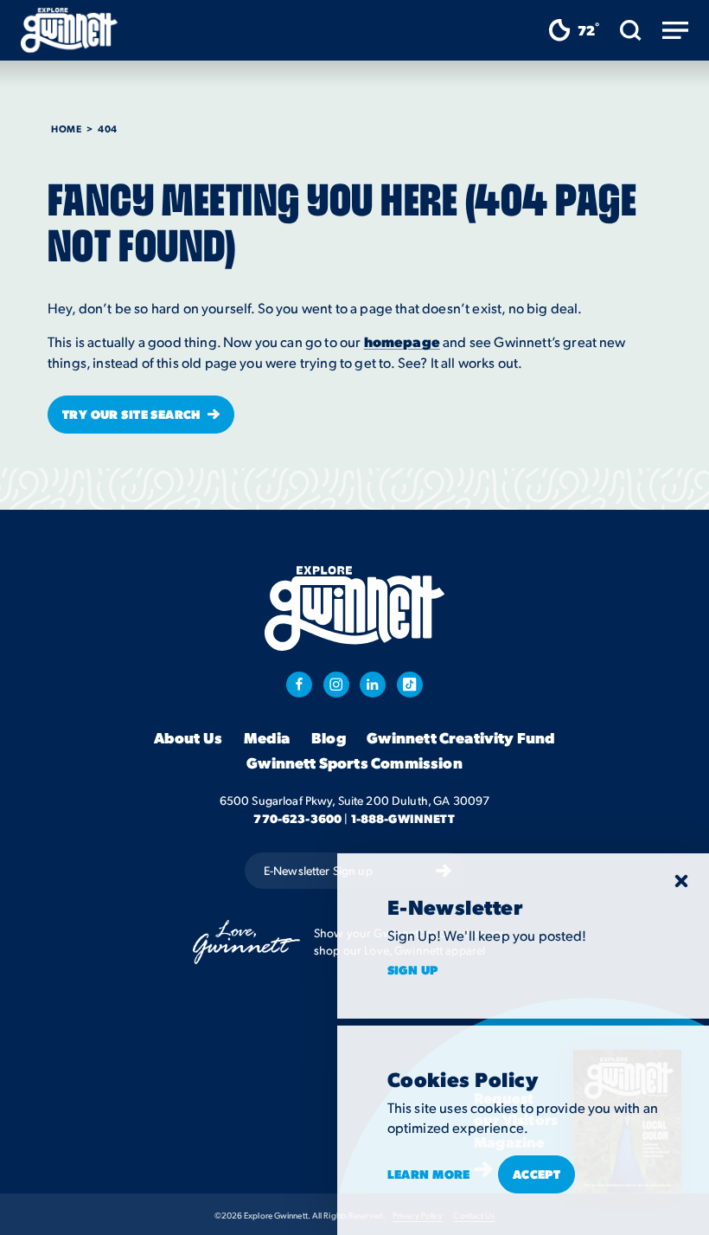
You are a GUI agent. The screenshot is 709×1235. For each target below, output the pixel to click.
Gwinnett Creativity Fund (461, 737)
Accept (537, 1173)
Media (267, 737)
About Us (188, 737)
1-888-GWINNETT (403, 818)
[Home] (69, 30)
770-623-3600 (297, 818)
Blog (328, 737)
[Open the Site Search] (631, 30)
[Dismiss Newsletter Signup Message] (681, 881)
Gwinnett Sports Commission (354, 762)
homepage (402, 341)
